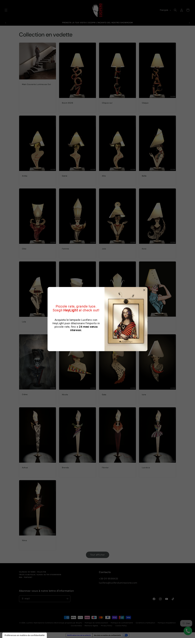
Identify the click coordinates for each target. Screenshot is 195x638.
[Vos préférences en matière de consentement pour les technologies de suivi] (24, 635)
